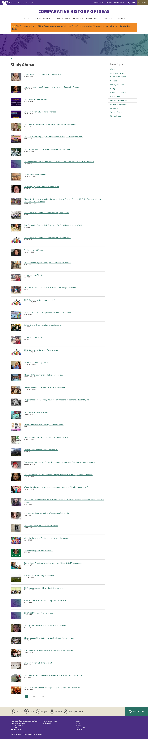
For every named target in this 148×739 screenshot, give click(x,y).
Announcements (117, 73)
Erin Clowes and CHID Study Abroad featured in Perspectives (48, 650)
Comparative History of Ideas (74, 11)
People (26, 18)
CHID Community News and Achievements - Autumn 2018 (47, 237)
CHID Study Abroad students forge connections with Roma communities (53, 688)
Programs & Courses (42, 18)
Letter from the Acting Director (36, 362)
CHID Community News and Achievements (41, 350)
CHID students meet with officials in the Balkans (43, 588)
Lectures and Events (118, 100)
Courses (113, 81)
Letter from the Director (34, 275)
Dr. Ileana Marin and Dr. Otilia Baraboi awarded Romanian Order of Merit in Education (59, 162)
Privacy (78, 721)
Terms (78, 723)
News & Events (92, 18)
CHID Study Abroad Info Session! (37, 99)
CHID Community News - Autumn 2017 (39, 300)
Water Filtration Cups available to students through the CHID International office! (57, 487)
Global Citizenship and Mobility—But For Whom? (43, 425)
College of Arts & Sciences (103, 3)
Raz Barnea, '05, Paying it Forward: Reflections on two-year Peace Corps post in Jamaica (59, 462)
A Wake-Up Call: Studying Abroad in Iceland (41, 575)
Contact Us (79, 729)
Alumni (113, 69)
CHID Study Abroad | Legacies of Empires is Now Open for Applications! (53, 137)
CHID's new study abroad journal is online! (41, 525)
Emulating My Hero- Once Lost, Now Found (41, 186)
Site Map (78, 725)
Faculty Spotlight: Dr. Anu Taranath (38, 550)
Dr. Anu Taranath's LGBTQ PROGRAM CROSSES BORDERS (47, 312)
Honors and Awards (118, 92)
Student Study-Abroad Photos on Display (41, 450)
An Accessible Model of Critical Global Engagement (52, 563)
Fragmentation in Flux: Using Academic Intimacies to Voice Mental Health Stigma (56, 400)
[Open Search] (134, 2)
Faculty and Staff (117, 85)
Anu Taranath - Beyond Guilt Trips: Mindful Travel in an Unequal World (53, 225)
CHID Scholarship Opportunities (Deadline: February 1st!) (47, 149)
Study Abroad (62, 18)
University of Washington (23, 734)
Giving (112, 88)
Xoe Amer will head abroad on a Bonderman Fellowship (46, 513)
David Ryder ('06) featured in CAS (43, 74)
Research (77, 18)
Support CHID (138, 711)
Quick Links (118, 3)
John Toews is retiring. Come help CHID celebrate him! (46, 437)
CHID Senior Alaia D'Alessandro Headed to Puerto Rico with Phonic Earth (54, 675)
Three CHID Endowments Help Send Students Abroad (46, 375)
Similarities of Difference (34, 250)
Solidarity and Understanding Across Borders (42, 325)
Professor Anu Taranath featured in (52, 87)
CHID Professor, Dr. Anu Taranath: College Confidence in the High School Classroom (58, 474)
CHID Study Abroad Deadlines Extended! (40, 112)
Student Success (116, 112)
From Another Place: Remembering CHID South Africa (45, 600)
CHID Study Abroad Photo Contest (38, 663)
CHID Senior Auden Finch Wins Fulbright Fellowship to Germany (50, 124)
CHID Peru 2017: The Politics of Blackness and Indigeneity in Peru (50, 287)
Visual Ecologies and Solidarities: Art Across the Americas (47, 538)
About (120, 18)
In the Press (115, 96)
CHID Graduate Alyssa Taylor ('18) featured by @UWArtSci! (47, 262)
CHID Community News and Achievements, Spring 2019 (46, 213)
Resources (108, 18)
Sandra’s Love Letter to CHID (36, 412)
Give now (144, 3)
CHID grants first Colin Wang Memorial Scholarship (45, 625)
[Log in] (128, 2)
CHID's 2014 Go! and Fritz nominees (38, 613)
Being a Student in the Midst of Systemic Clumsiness (45, 387)
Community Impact (118, 77)
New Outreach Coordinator (35, 174)
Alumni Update (80, 727)
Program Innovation (118, 104)
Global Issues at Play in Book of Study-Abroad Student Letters (49, 638)
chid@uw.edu (47, 723)
